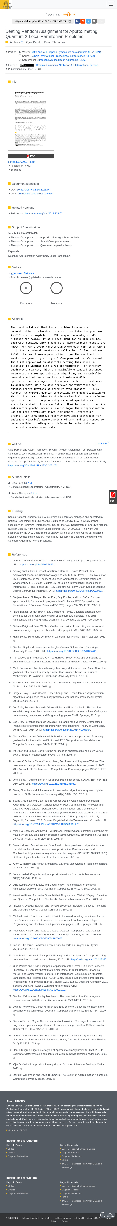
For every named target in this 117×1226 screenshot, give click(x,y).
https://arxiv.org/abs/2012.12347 (43, 213)
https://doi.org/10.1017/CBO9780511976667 (37, 938)
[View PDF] (31, 117)
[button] (101, 21)
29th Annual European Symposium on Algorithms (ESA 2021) (66, 51)
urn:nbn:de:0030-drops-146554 (35, 193)
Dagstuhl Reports (70, 1152)
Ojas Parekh (34, 42)
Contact (65, 1221)
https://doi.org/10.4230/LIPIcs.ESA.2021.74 (32, 465)
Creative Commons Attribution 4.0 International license (66, 65)
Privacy (54, 1221)
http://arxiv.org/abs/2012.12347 (88, 959)
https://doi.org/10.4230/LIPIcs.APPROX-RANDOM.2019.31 (46, 824)
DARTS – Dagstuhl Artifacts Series (78, 1149)
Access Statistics (23, 273)
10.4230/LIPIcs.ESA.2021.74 (33, 189)
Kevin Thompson (55, 42)
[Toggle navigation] (111, 4)
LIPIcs (11, 1149)
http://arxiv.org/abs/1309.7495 (36, 564)
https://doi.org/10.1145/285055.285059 (53, 783)
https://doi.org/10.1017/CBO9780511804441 (71, 651)
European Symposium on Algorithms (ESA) (61, 59)
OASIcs (11, 1152)
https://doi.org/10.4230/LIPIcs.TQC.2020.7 (79, 590)
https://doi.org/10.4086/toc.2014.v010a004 (66, 729)
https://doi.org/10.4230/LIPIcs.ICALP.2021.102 (39, 989)
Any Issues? (110, 1214)
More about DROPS (17, 1130)
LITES (65, 1160)
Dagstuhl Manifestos (72, 1156)
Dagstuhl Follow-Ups (18, 1156)
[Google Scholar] (99, 605)
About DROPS (94, 1218)
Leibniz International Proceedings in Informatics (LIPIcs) (63, 55)
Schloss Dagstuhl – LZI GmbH (36, 1218)
